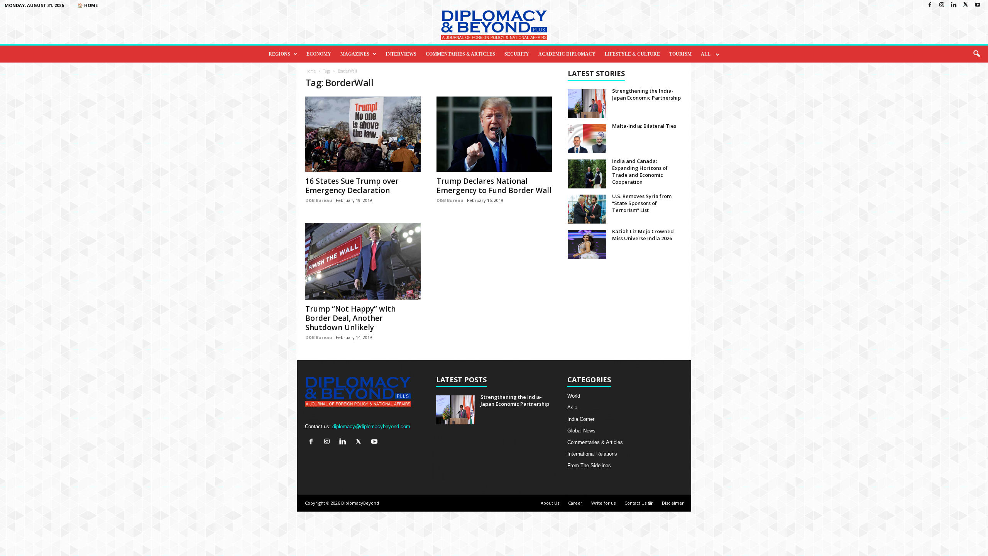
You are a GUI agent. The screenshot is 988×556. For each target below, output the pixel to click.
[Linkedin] (953, 5)
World (573, 396)
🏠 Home (88, 5)
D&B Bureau (318, 200)
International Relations (592, 454)
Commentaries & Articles (460, 54)
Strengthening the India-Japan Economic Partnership (646, 94)
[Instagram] (941, 5)
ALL (706, 54)
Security (516, 54)
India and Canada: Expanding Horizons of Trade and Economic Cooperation (640, 171)
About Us (550, 503)
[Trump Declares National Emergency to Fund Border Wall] (494, 134)
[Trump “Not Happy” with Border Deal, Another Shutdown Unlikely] (363, 261)
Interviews (401, 54)
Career (575, 503)
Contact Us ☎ (638, 503)
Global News (581, 431)
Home (310, 71)
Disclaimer (673, 503)
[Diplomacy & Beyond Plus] (494, 25)
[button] (976, 54)
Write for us (603, 503)
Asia (572, 407)
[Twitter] (965, 5)
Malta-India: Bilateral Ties (644, 125)
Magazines (354, 54)
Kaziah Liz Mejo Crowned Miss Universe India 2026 (643, 235)
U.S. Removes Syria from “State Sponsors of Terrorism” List (642, 203)
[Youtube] (977, 5)
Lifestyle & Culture (632, 54)
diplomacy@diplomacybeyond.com (371, 426)
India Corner (580, 419)
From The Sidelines (589, 465)
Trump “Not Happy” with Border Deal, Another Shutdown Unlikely (350, 318)
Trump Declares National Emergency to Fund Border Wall (494, 185)
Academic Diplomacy (567, 54)
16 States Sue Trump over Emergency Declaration (352, 185)
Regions (279, 54)
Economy (318, 54)
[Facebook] (929, 5)
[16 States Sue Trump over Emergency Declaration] (363, 134)
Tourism (680, 54)
